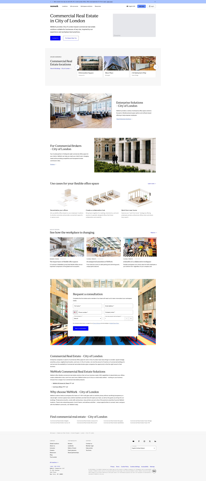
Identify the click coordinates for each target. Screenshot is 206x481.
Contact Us (55, 38)
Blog (51, 455)
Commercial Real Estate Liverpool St (87, 421)
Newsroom (53, 452)
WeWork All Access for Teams (61, 383)
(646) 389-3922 (55, 466)
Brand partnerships (73, 452)
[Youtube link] (133, 441)
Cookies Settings (135, 466)
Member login (90, 445)
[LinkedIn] (155, 441)
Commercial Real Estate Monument (87, 422)
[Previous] (51, 1)
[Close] (155, 2)
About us (52, 445)
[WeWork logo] (54, 6)
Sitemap (152, 466)
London (82, 433)
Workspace (52, 433)
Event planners (72, 450)
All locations (53, 462)
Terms (117, 466)
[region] (134, 25)
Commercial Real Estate (63, 433)
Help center (89, 448)
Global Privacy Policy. (114, 323)
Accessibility (144, 466)
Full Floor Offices (57, 386)
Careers (52, 450)
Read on (153, 232)
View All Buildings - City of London (60, 68)
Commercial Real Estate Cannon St (60, 422)
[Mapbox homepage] (116, 35)
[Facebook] (139, 441)
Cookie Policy (125, 466)
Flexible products (128, 259)
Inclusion (52, 448)
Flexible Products (91, 259)
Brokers (70, 443)
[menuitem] (65, 6)
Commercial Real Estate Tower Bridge (141, 421)
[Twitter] (150, 441)
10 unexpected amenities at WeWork (99, 262)
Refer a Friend (72, 448)
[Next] (52, 1)
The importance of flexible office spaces (64, 262)
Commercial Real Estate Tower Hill (140, 422)
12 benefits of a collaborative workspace (137, 262)
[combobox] (75, 312)
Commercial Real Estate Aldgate (59, 421)
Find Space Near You (71, 38)
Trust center (53, 457)
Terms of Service (96, 323)
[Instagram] (144, 441)
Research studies (54, 259)
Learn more (109, 1)
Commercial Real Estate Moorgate (113, 421)
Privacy (112, 466)
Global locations (54, 443)
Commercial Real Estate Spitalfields (114, 422)
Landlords (70, 445)
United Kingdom (75, 433)
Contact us (89, 443)
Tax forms (88, 450)
